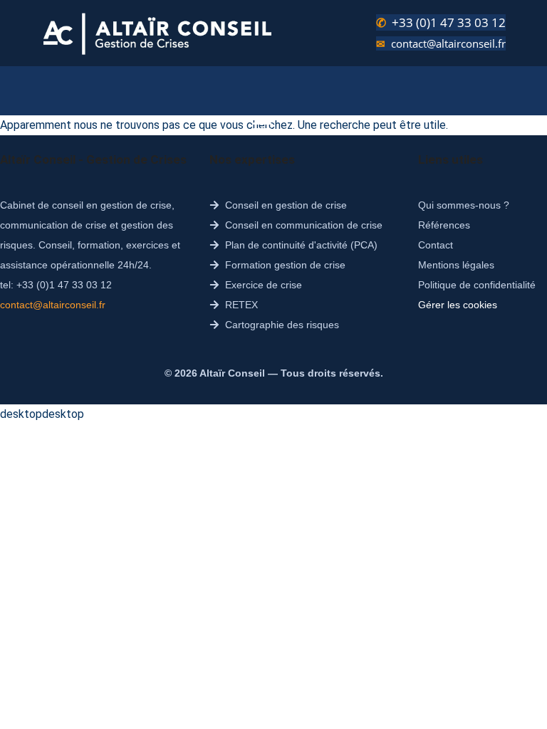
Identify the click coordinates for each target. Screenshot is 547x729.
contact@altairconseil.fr (448, 43)
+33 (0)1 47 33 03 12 (449, 22)
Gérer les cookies (457, 304)
